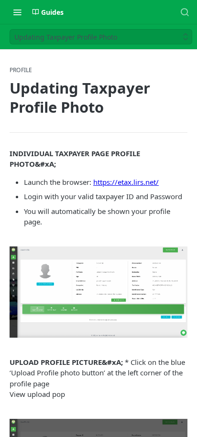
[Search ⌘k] (184, 12)
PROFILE (21, 70)
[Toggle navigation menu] (17, 12)
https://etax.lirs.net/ (126, 182)
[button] (98, 292)
